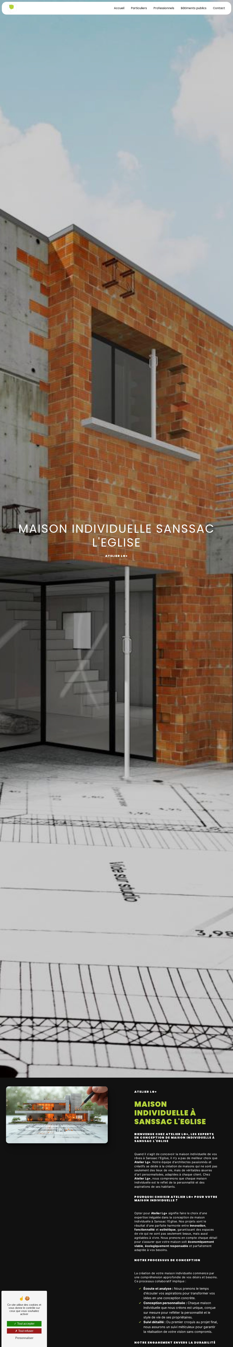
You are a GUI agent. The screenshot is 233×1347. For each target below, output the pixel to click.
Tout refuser (25, 1330)
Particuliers (139, 8)
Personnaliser (24, 1338)
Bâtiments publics (193, 8)
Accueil (119, 8)
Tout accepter (25, 1323)
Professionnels (163, 8)
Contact (219, 8)
